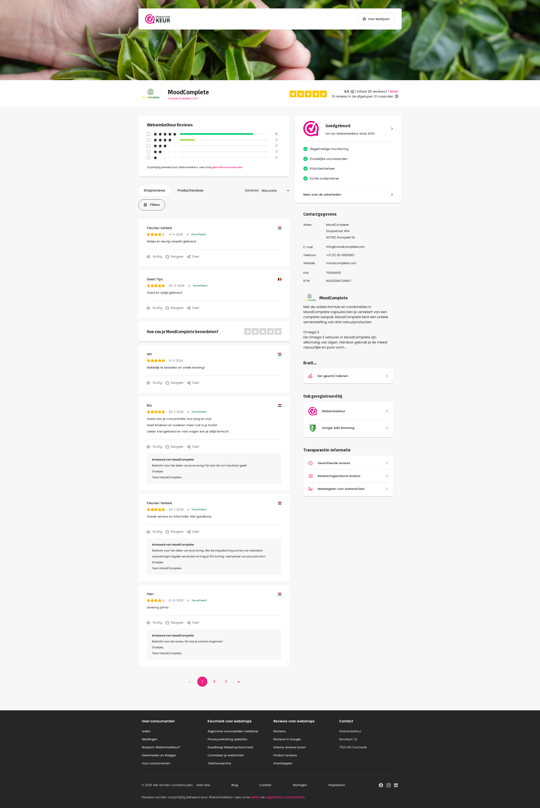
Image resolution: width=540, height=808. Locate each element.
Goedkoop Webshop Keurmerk (230, 747)
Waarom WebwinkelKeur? (161, 747)
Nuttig (157, 256)
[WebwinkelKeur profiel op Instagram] (388, 785)
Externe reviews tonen (289, 747)
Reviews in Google (287, 739)
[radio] (293, 94)
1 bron (393, 91)
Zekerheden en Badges (159, 755)
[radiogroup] (308, 94)
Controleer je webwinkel (226, 755)
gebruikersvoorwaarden (227, 167)
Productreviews (190, 190)
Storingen (300, 785)
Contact (265, 785)
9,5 (349, 91)
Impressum (336, 785)
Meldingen (149, 739)
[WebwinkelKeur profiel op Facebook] (381, 785)
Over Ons (203, 785)
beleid (255, 797)
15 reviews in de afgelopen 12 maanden (362, 96)
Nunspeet (344, 237)
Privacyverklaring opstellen (227, 739)
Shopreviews (154, 190)
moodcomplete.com (183, 98)
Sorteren (252, 190)
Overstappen (282, 763)
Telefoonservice (219, 763)
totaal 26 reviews (371, 91)
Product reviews (285, 755)
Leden (146, 731)
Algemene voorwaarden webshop (233, 731)
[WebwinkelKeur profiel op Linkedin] (396, 785)
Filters (155, 204)
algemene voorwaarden (285, 797)
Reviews (279, 731)
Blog (234, 785)
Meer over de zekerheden (322, 194)
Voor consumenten (156, 763)
